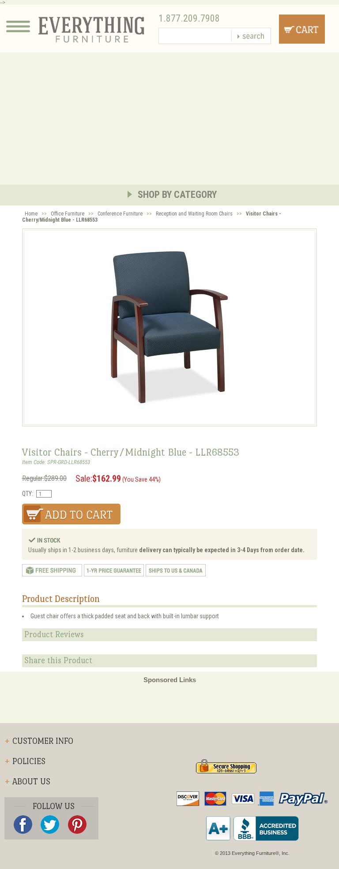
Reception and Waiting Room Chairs (194, 214)
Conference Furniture (120, 214)
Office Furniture (67, 214)
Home (31, 214)
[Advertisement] (169, 118)
